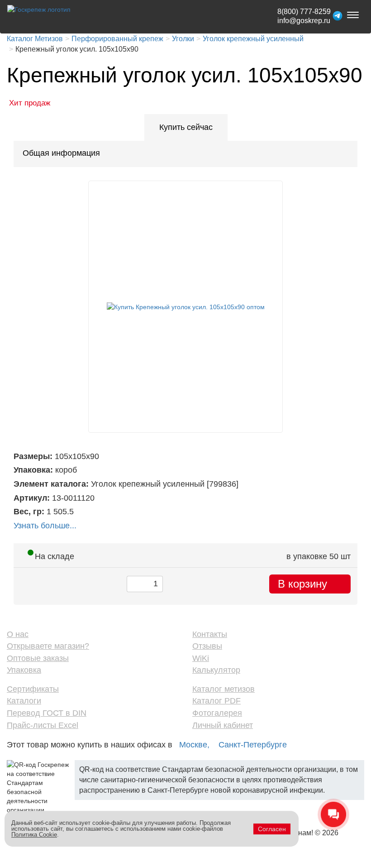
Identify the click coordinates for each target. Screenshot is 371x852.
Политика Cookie (34, 834)
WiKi (200, 658)
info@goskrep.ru (303, 20)
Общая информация (61, 153)
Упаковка (24, 670)
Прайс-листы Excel (42, 725)
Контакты (209, 634)
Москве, (194, 744)
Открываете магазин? (48, 646)
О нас (18, 634)
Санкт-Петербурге (253, 744)
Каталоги (24, 700)
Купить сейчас (186, 127)
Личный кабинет (222, 725)
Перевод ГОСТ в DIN (46, 713)
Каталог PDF (216, 700)
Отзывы (207, 646)
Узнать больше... (45, 525)
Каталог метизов (223, 689)
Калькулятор (216, 670)
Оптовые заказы (38, 658)
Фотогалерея (217, 713)
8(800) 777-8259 (304, 11)
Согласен (272, 829)
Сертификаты (33, 689)
